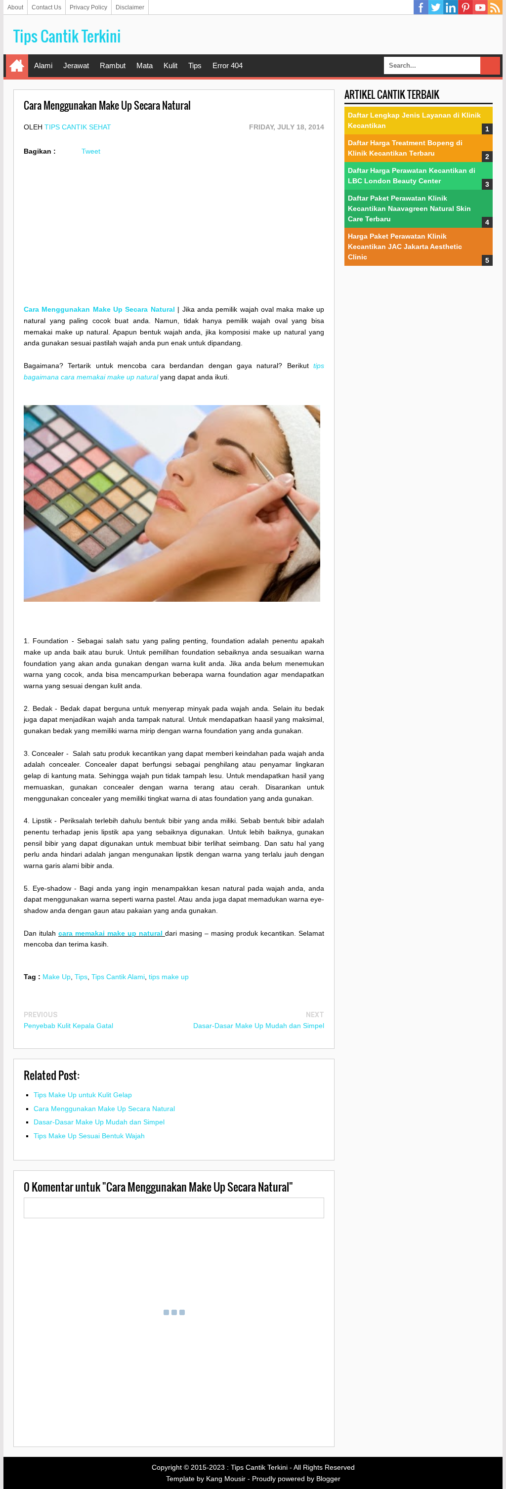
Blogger (328, 1479)
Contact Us (46, 7)
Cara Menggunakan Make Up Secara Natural (99, 309)
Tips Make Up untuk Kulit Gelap (83, 1095)
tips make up (169, 977)
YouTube (480, 7)
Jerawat (76, 65)
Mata (144, 65)
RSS (495, 7)
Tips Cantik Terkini (67, 36)
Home (17, 65)
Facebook (421, 7)
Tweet (91, 151)
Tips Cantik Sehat (77, 127)
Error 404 (227, 65)
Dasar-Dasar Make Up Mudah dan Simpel (258, 1026)
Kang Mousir (226, 1479)
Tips (195, 65)
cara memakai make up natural (111, 933)
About (15, 7)
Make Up (56, 977)
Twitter (435, 7)
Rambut (113, 65)
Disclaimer (130, 7)
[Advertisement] (174, 234)
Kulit (170, 65)
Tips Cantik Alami (118, 977)
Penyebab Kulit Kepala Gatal (68, 1026)
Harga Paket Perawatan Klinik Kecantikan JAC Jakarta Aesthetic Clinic (405, 246)
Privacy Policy (88, 7)
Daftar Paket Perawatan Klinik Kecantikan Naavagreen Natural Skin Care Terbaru (409, 208)
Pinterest (465, 7)
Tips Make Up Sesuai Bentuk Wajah (89, 1136)
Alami (43, 65)
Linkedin (450, 7)
